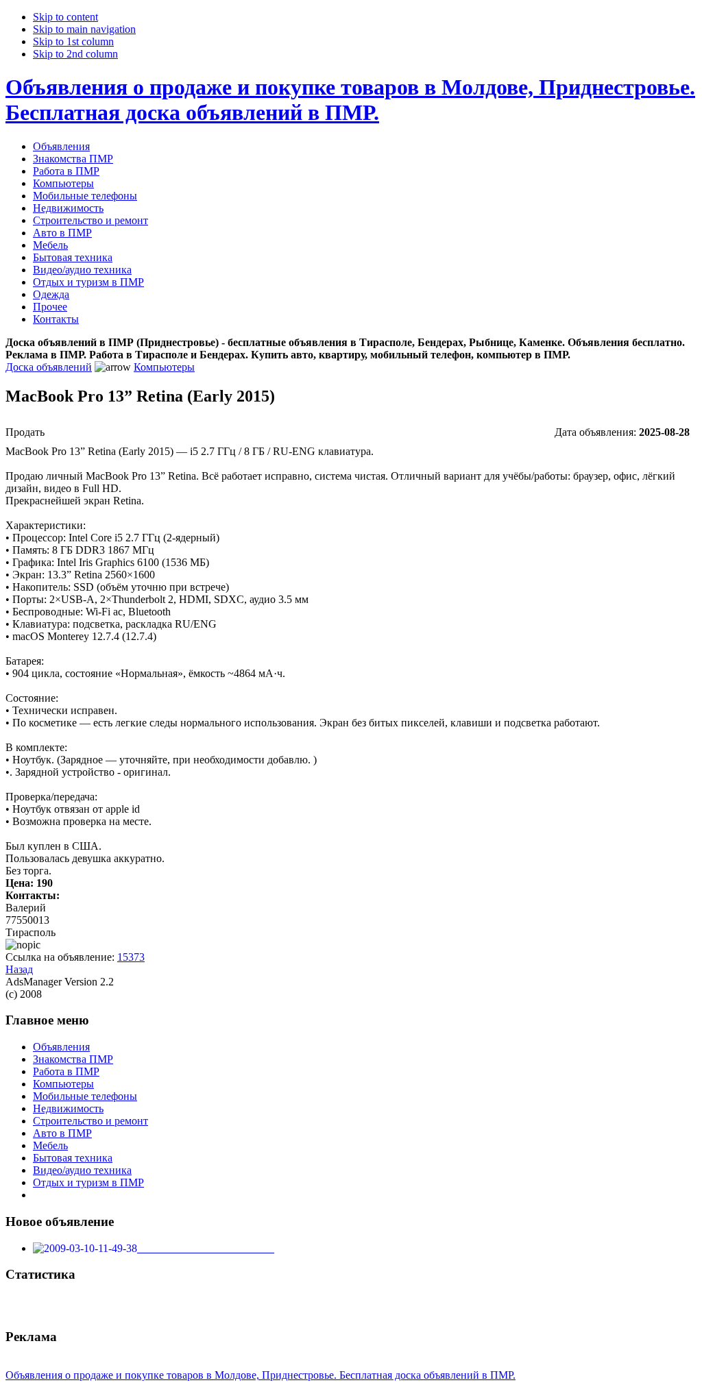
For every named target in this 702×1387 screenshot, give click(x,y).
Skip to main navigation (84, 29)
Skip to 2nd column (75, 54)
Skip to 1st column (73, 41)
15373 (131, 957)
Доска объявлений (48, 367)
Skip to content (65, 17)
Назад (19, 969)
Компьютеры (164, 367)
